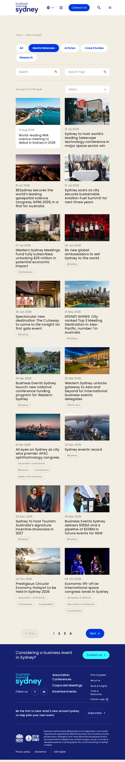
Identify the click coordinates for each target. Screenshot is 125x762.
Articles (69, 48)
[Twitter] (35, 691)
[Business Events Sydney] (27, 7)
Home (19, 35)
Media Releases (44, 48)
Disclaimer (40, 751)
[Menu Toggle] (110, 7)
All (21, 48)
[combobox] (68, 72)
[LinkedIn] (44, 691)
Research (26, 57)
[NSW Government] (19, 738)
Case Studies (94, 48)
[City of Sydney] (32, 738)
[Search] (99, 7)
